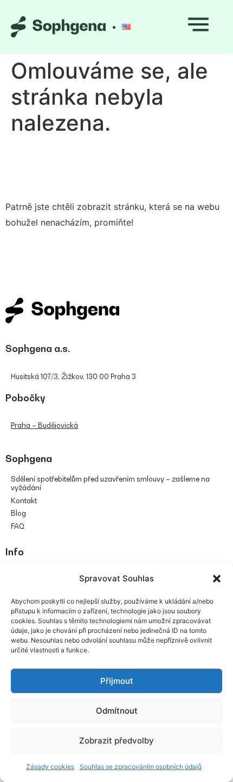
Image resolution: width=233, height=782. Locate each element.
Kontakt (24, 500)
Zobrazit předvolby (116, 740)
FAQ (17, 526)
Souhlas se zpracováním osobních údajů (141, 766)
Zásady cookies (50, 766)
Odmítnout (117, 711)
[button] (216, 578)
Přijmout (116, 681)
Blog (18, 513)
